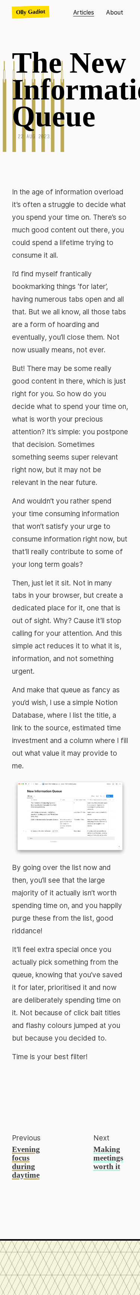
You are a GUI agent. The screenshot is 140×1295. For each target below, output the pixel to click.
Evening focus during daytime (26, 1162)
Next (101, 1138)
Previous (26, 1138)
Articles (83, 12)
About (114, 12)
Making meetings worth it (108, 1158)
